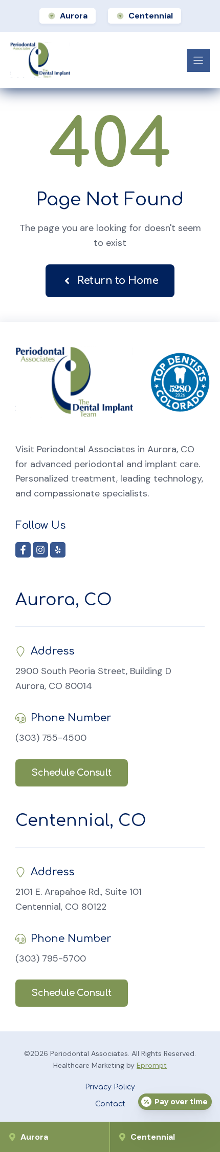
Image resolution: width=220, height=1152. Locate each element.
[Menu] (198, 60)
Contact (110, 1104)
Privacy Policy (110, 1087)
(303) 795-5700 (50, 958)
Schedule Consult (72, 772)
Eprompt (152, 1065)
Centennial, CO (80, 821)
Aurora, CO (63, 600)
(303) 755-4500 (50, 738)
